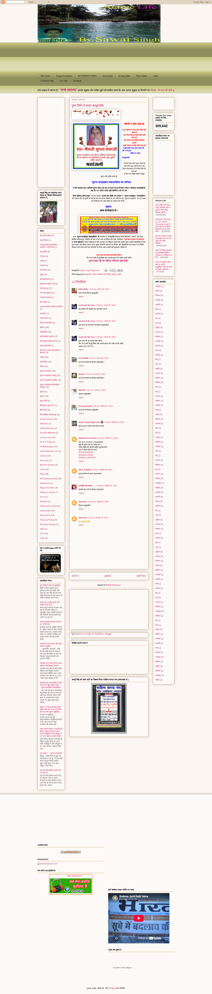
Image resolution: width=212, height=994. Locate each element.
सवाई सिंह (43, 362)
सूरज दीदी (43, 401)
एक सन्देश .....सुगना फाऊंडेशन (51, 753)
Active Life (53, 12)
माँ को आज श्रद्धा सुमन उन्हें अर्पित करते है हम (49, 603)
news (42, 469)
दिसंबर (157, 295)
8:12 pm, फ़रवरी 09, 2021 (98, 518)
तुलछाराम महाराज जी (47, 284)
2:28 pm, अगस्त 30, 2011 (106, 337)
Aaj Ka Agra (108, 76)
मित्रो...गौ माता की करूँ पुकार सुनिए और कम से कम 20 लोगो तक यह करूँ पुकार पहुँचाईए (162, 90)
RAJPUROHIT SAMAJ (87, 76)
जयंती (42, 261)
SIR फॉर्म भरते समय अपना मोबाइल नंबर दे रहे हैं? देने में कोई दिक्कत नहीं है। (162, 208)
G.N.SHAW (83, 358)
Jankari (43, 456)
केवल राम (82, 390)
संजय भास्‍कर (84, 289)
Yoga (42, 538)
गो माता (42, 256)
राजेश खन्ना (44, 318)
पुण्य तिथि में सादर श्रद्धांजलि (50, 585)
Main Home (45, 76)
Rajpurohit (44, 483)
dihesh (82, 374)
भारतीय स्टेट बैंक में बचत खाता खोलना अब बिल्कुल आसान (51, 664)
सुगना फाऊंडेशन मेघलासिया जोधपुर (104, 274)
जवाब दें (81, 297)
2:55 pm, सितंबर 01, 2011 (103, 406)
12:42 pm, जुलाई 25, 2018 (98, 502)
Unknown (83, 502)
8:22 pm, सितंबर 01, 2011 (108, 438)
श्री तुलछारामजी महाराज (48, 341)
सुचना (42, 391)
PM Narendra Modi (48, 478)
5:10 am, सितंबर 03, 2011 (102, 470)
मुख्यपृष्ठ (107, 576)
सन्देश (42, 357)
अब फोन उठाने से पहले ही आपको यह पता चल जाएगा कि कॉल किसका (163, 239)
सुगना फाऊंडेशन (46, 371)
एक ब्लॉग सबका (45, 235)
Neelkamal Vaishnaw (88, 438)
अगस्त (157, 332)
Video (155, 76)
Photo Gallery (142, 76)
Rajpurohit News (47, 487)
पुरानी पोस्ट (141, 576)
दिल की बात (44, 288)
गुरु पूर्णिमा (43, 251)
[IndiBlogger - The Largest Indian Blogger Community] (50, 572)
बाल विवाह (43, 302)
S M (42, 497)
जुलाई (157, 327)
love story (44, 460)
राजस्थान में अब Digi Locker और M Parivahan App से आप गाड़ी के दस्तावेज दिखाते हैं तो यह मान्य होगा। (163, 225)
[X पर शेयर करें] (116, 270)
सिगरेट (42, 366)
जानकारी (43, 270)
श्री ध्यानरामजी (45, 345)
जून (156, 323)
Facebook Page (47, 81)
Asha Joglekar (85, 470)
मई (156, 318)
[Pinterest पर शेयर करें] (121, 270)
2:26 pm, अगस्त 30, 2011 (106, 305)
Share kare (45, 515)
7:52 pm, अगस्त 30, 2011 (95, 374)
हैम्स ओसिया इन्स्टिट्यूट (48, 414)
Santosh (43, 501)
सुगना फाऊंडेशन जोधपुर (48, 375)
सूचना (119, 274)
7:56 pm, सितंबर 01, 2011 (114, 422)
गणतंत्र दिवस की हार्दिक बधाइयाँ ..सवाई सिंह (48, 246)
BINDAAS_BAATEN (87, 458)
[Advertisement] (90, 609)
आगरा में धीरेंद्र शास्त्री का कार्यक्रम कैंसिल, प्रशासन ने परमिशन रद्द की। (163, 254)
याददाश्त (43, 313)
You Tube (63, 81)
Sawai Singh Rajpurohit (89, 422)
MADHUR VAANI (86, 455)
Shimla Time (72, 852)
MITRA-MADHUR (86, 452)
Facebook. (77, 81)
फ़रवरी (157, 304)
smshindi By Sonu (87, 305)
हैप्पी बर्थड (43, 410)
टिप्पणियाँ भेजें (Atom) (112, 585)
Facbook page (46, 446)
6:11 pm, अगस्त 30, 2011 (99, 358)
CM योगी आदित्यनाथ (47, 433)
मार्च (156, 309)
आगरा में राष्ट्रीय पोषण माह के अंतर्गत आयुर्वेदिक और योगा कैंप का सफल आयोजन (163, 265)
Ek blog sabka (124, 76)
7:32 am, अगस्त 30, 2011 (99, 289)
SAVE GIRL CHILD (48, 506)
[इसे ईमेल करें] (110, 270)
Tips (42, 533)
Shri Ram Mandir (47, 524)
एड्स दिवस (44, 240)
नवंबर (157, 291)
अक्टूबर (158, 286)
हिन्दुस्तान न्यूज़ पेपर (47, 405)
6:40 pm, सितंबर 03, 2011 (107, 486)
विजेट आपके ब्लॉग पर (84, 876)
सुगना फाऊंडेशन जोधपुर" (49, 380)
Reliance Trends (47, 492)
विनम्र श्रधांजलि (46, 323)
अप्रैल (157, 313)
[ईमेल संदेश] (105, 270)
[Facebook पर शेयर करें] (119, 270)
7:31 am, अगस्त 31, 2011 (96, 390)
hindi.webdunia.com (49, 451)
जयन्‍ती (42, 265)
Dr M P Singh (46, 442)
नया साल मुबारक (46, 293)
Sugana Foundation (64, 76)
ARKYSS (44, 423)
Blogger (112, 988)
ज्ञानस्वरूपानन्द (45, 279)
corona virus (45, 437)
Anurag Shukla (85, 406)
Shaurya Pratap (47, 520)
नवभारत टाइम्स (45, 297)
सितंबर (157, 336)
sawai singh (45, 510)
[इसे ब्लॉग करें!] (113, 270)
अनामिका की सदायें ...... (87, 486)
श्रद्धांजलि (88, 274)
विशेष (42, 327)
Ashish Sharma (47, 428)
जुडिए (42, 274)
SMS (42, 529)
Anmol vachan (46, 419)
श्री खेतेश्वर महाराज (47, 336)
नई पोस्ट (75, 576)
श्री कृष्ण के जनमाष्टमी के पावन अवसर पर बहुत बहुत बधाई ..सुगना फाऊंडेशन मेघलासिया (51, 685)
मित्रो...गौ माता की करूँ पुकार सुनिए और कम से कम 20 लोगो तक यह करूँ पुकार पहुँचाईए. (50, 709)
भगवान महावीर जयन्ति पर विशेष (51, 306)
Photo (42, 474)
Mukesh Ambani (47, 465)
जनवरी (157, 300)
